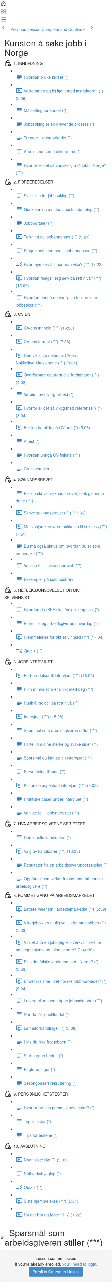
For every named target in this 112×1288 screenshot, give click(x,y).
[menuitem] (3, 13)
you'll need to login (79, 1264)
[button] (3, 5)
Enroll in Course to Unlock (56, 1272)
